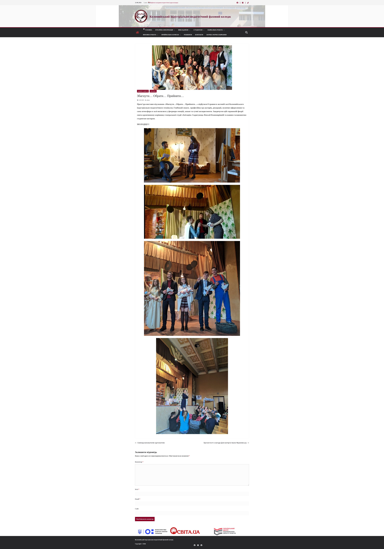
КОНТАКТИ (199, 35)
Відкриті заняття (143, 91)
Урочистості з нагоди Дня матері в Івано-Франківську (225, 443)
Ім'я (137, 489)
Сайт (137, 508)
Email (137, 499)
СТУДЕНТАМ (198, 30)
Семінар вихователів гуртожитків (151, 443)
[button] (174, 30)
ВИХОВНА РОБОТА (149, 35)
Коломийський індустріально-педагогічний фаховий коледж (154, 540)
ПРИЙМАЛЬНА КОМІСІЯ (170, 35)
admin (148, 100)
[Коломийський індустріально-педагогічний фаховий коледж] (137, 32)
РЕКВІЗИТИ (188, 35)
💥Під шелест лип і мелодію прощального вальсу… (163, 3)
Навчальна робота (215, 30)
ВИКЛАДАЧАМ (183, 30)
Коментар (139, 462)
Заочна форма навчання (216, 35)
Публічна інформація (164, 30)
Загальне (153, 91)
